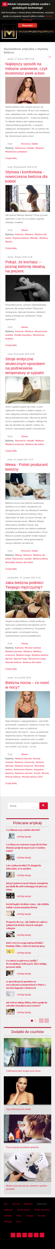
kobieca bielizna (40, 655)
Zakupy (29, 1215)
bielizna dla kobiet (35, 444)
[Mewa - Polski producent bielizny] (27, 486)
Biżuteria (28, 1204)
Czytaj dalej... (11, 158)
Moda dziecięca (42, 1209)
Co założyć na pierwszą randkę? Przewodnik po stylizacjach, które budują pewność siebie (26, 963)
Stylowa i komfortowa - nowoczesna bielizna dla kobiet (26, 176)
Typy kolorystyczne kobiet (18, 1109)
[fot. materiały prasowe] (27, 198)
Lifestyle (8, 1215)
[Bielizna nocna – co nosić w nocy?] (27, 704)
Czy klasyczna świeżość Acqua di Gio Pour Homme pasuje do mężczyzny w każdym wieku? (26, 847)
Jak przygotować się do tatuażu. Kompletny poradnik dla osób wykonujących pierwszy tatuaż (27, 886)
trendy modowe (33, 648)
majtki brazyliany (24, 335)
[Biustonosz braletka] (27, 288)
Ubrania (24, 230)
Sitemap (8, 1221)
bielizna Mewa (41, 558)
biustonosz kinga (37, 658)
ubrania (20, 234)
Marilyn (34, 238)
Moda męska (23, 1209)
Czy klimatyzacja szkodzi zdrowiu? (23, 830)
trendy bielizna (14, 777)
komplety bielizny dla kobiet (20, 562)
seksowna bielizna (24, 769)
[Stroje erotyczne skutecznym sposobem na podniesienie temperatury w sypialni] (27, 389)
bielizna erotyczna (15, 444)
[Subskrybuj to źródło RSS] (50, 57)
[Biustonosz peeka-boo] (27, 89)
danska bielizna (14, 662)
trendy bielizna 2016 (33, 777)
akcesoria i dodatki (25, 148)
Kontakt (41, 1215)
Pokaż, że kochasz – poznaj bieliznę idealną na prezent (25, 266)
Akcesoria (42, 1204)
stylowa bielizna (21, 238)
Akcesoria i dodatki (29, 144)
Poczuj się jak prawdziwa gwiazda (22, 1147)
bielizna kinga (23, 655)
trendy (46, 773)
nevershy (30, 762)
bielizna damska (14, 651)
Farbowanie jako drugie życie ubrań (23, 1071)
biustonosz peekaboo (17, 151)
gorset (10, 658)
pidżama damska (24, 773)
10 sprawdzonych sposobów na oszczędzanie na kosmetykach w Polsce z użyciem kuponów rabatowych (26, 984)
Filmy (19, 1215)
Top (5, 1204)
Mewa (19, 555)
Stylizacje (8, 1209)
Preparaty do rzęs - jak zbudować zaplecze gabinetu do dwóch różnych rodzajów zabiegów (27, 925)
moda (37, 773)
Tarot (18, 1221)
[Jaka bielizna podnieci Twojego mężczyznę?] (27, 604)
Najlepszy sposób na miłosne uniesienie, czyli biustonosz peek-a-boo (26, 68)
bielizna (40, 148)
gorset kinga (21, 658)
